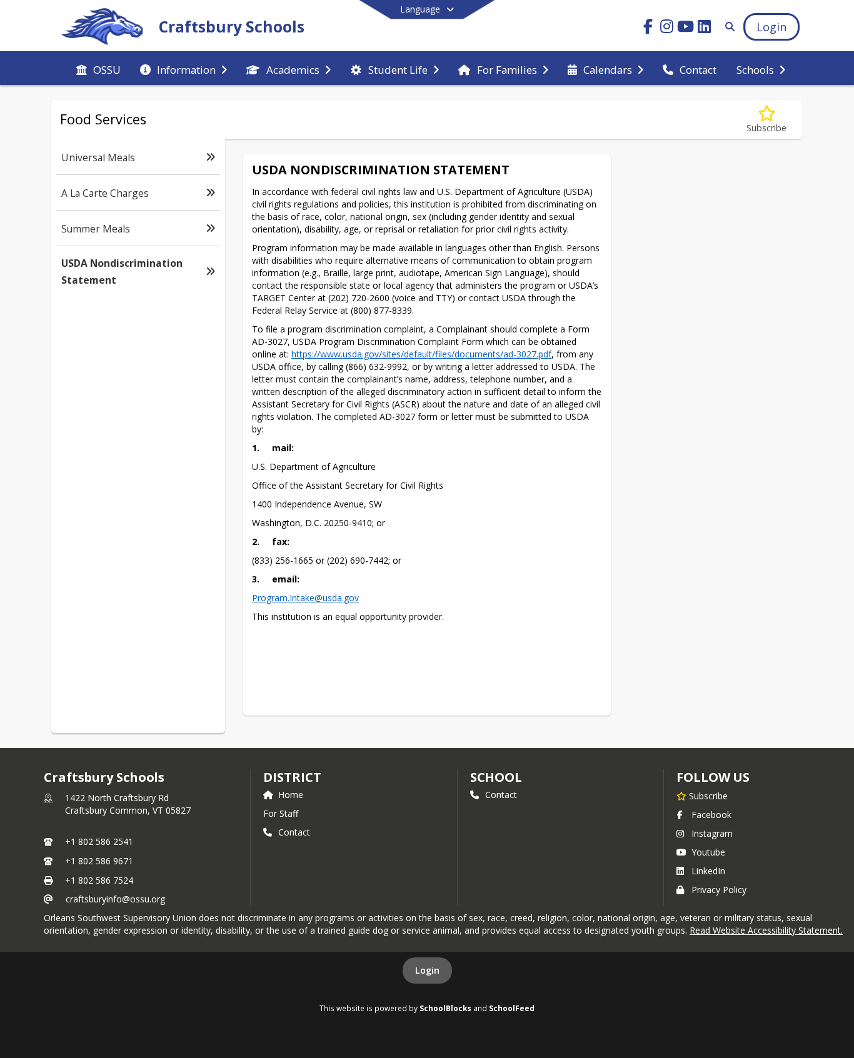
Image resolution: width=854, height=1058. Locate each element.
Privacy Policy (718, 890)
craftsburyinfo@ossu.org (115, 899)
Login (427, 970)
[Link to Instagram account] (667, 28)
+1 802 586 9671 (99, 861)
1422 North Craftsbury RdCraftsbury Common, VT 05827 (128, 804)
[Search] (727, 26)
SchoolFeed (512, 1008)
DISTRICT (292, 777)
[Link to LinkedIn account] (704, 28)
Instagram (712, 833)
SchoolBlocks (445, 1008)
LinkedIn (708, 871)
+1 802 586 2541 (99, 841)
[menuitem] (98, 68)
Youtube (708, 852)
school (496, 777)
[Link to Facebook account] (648, 28)
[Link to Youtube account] (685, 28)
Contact (294, 832)
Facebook (711, 815)
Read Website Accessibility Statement (765, 930)
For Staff (280, 813)
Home (290, 795)
